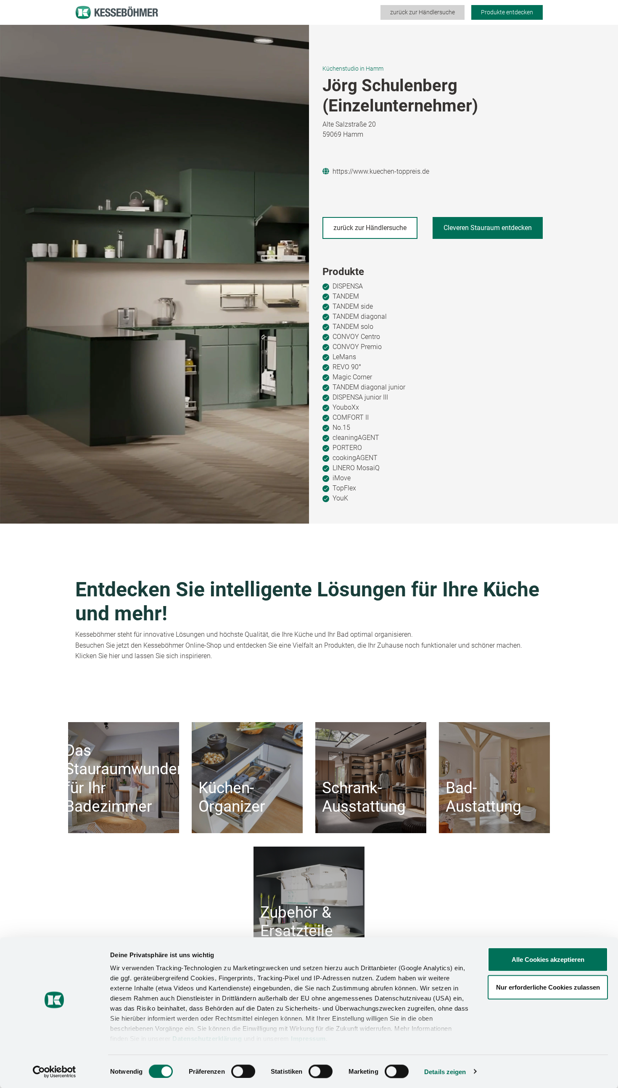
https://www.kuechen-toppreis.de (381, 171)
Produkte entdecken (507, 12)
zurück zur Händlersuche (422, 12)
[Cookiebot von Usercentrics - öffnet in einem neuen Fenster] (54, 1071)
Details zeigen (445, 1071)
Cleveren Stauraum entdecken (488, 228)
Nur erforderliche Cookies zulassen (548, 986)
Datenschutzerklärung (207, 1038)
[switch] (243, 1071)
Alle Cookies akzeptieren (548, 959)
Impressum (308, 1038)
